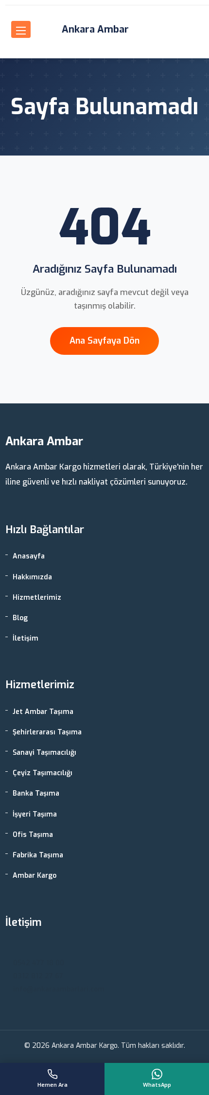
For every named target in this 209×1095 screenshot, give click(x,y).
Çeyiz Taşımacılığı (42, 773)
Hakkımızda (32, 577)
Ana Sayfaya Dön (104, 341)
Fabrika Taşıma (38, 855)
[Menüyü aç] (21, 29)
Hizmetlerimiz (37, 597)
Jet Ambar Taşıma (43, 711)
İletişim (25, 638)
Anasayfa (29, 556)
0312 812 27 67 (38, 976)
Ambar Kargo (34, 875)
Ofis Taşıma (33, 834)
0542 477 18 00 (38, 963)
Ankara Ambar (95, 29)
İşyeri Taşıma (35, 814)
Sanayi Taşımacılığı (44, 752)
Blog (20, 618)
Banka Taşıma (36, 793)
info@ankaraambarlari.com (58, 989)
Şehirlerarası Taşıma (47, 732)
